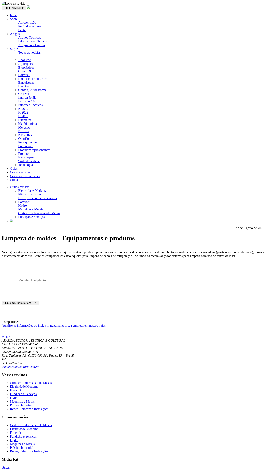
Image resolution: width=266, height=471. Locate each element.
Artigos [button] (15, 34)
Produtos (24, 153)
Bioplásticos (26, 67)
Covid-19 (24, 71)
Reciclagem (26, 157)
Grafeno (23, 93)
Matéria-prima (27, 123)
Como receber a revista (25, 176)
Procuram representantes (34, 150)
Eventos (23, 86)
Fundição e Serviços (31, 217)
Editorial (24, 75)
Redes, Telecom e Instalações (37, 198)
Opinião (23, 138)
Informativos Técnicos (33, 41)
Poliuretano (25, 146)
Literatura (24, 120)
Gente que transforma (32, 90)
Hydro (22, 205)
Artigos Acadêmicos (31, 45)
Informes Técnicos (30, 105)
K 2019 (23, 108)
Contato (15, 180)
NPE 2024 (25, 135)
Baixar (6, 467)
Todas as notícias (29, 52)
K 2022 (23, 112)
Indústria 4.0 (26, 101)
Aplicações (25, 64)
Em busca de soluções (32, 78)
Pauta (22, 30)
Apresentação (27, 22)
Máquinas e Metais (30, 209)
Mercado (24, 127)
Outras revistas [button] (19, 187)
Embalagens (26, 82)
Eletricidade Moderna (32, 190)
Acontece (24, 60)
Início (13, 15)
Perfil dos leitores (29, 26)
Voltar (6, 337)
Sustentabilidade (29, 161)
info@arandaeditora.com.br (20, 366)
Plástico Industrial (30, 194)
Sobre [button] (14, 19)
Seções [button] (14, 49)
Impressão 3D (27, 97)
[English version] (11, 221)
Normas (23, 131)
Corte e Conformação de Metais (39, 213)
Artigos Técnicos (29, 37)
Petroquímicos (27, 142)
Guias (14, 168)
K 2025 (23, 116)
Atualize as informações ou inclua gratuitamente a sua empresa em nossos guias (54, 325)
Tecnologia (25, 165)
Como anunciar (20, 172)
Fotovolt (23, 202)
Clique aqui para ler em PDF (20, 302)
